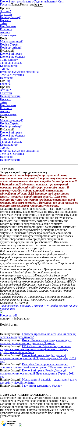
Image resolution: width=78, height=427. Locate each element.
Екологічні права (11, 53)
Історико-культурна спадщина (19, 71)
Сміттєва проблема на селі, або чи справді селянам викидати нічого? (38, 335)
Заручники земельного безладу (42, 385)
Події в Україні (9, 44)
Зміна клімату (9, 59)
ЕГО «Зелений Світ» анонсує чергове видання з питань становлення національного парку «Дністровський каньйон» (35, 349)
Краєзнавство (9, 65)
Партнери (6, 77)
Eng (7, 80)
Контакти (6, 29)
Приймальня (8, 26)
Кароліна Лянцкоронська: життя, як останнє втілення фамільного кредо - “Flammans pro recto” (37, 366)
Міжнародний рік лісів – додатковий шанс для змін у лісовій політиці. (38, 381)
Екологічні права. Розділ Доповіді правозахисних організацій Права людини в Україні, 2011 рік (37, 373)
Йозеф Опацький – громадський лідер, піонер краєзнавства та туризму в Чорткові (36, 341)
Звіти (3, 23)
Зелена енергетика (12, 74)
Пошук (15, 4)
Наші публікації (10, 159)
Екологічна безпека (12, 56)
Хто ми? (5, 11)
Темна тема (27, 4)
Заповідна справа (11, 62)
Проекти (5, 20)
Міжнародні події (11, 41)
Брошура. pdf (8, 315)
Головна (5, 4)
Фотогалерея (8, 35)
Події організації (10, 47)
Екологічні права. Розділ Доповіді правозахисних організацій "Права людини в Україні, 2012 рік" (38, 358)
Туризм (4, 68)
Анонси (5, 32)
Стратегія (6, 14)
